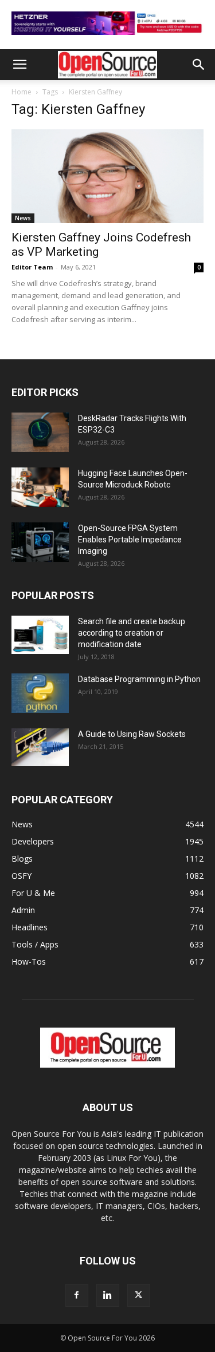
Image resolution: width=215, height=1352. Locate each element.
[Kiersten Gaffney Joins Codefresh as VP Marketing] (107, 176)
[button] (19, 64)
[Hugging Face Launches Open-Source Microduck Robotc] (40, 487)
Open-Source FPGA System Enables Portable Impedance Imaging (130, 540)
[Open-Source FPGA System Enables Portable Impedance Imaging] (40, 542)
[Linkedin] (107, 1295)
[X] (138, 1295)
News (23, 218)
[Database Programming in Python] (40, 693)
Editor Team (32, 267)
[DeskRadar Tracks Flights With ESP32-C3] (40, 432)
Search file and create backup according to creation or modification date (131, 633)
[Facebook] (76, 1295)
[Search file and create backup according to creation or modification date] (40, 635)
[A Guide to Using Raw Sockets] (40, 747)
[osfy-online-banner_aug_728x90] (107, 37)
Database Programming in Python (139, 679)
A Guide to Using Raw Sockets (132, 734)
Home (21, 92)
